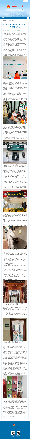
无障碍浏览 (19, 2)
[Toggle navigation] (28, 18)
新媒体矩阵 (22, 2)
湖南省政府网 (5, 2)
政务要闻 (10, 20)
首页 (7, 20)
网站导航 (3, 17)
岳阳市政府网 (8, 2)
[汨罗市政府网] (15, 6)
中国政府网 (2, 2)
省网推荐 (12, 20)
